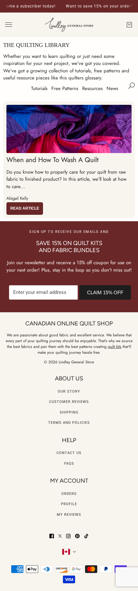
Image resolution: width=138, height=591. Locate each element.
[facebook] (51, 536)
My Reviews (69, 515)
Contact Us (69, 453)
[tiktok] (86, 536)
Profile (69, 504)
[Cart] (129, 24)
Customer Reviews (69, 402)
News (112, 88)
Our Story (69, 391)
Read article (24, 208)
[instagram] (68, 536)
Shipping (69, 412)
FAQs (69, 463)
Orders (69, 494)
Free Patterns (64, 88)
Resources (92, 88)
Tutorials (39, 88)
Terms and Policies (69, 423)
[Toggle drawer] (8, 25)
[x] (60, 536)
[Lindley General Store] (69, 25)
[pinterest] (77, 536)
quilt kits (114, 347)
